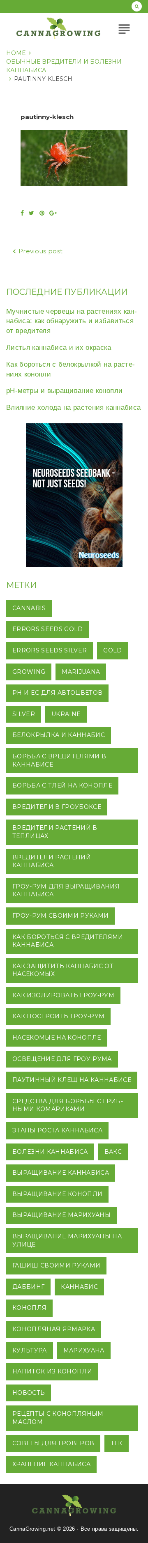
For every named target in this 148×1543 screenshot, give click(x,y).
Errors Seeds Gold (47, 629)
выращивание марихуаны (61, 1215)
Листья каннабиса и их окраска (58, 347)
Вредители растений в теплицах (54, 832)
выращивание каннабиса (60, 1172)
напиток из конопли (52, 1371)
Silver (23, 714)
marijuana (81, 671)
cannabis (29, 608)
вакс (113, 1151)
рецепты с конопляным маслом (58, 1418)
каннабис (79, 1286)
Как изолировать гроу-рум (63, 995)
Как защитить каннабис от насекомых (62, 970)
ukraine (66, 714)
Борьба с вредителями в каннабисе (59, 760)
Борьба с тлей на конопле (62, 785)
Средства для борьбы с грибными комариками (67, 1105)
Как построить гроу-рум (58, 1016)
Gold (112, 650)
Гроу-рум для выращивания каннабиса (66, 890)
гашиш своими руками (56, 1265)
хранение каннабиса (51, 1464)
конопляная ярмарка (53, 1329)
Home (16, 53)
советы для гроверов (53, 1443)
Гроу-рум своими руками (60, 915)
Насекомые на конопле (56, 1037)
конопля (29, 1307)
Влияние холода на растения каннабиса (73, 407)
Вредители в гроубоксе (56, 807)
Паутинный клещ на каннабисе (71, 1080)
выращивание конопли (57, 1194)
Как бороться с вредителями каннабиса (67, 941)
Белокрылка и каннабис (58, 735)
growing (28, 671)
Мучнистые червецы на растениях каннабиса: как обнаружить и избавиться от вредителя (71, 321)
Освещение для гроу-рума (62, 1059)
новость (28, 1392)
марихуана (83, 1350)
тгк (116, 1443)
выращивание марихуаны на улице (67, 1240)
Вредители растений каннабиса (51, 861)
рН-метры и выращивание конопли (64, 391)
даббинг (28, 1286)
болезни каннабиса (50, 1151)
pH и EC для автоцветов (57, 692)
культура (29, 1350)
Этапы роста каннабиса (57, 1130)
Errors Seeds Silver (49, 650)
